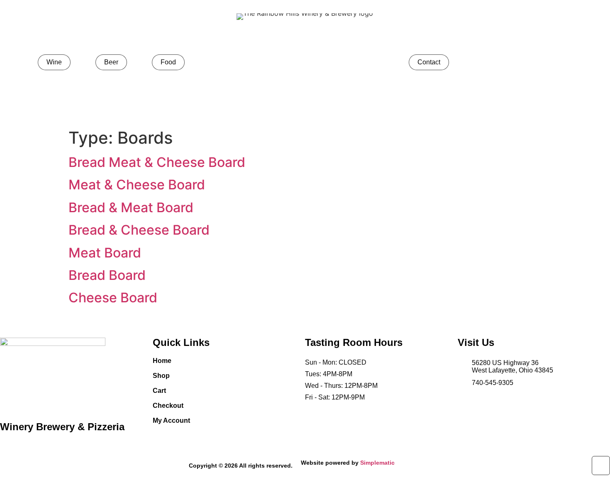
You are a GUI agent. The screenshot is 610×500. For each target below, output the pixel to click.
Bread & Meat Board (130, 207)
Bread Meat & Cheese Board (156, 162)
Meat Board (104, 253)
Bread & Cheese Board (139, 230)
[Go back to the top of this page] (601, 465)
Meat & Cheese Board (136, 184)
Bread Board (107, 275)
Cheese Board (112, 297)
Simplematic (377, 462)
